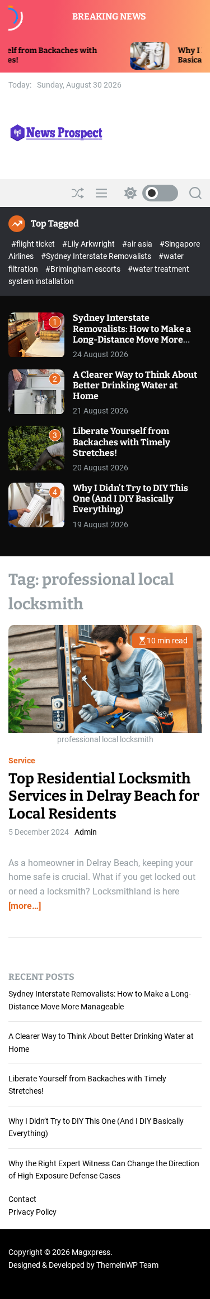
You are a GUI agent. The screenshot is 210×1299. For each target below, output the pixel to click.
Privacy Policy (32, 1211)
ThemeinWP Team (127, 1264)
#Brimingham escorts (83, 268)
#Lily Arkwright (89, 243)
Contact (22, 1199)
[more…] (24, 906)
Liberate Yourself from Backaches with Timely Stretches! (121, 442)
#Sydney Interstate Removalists (97, 256)
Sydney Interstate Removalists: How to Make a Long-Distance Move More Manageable (132, 333)
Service (21, 760)
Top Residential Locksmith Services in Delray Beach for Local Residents (103, 796)
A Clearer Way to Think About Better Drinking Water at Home (135, 385)
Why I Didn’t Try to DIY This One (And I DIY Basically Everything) (130, 498)
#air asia (138, 243)
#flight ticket (34, 243)
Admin (85, 832)
